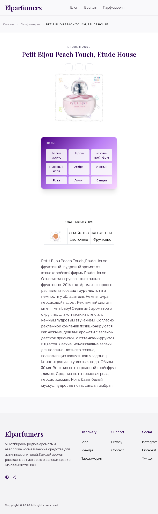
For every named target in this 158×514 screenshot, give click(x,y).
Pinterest (147, 450)
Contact (116, 450)
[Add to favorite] (79, 67)
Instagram (147, 442)
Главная (9, 24)
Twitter (147, 458)
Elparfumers (23, 7)
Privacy (116, 442)
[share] (89, 67)
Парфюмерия (113, 7)
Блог (74, 7)
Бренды (90, 7)
